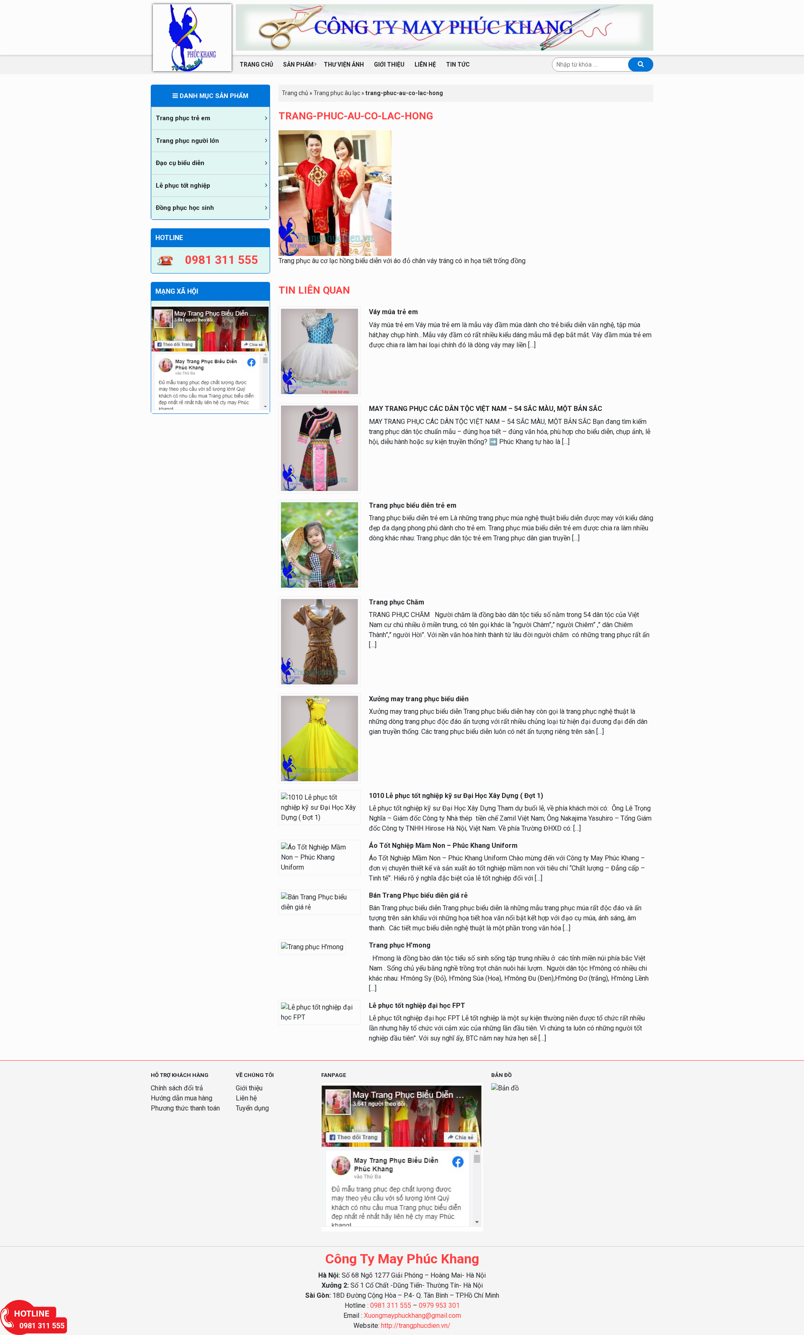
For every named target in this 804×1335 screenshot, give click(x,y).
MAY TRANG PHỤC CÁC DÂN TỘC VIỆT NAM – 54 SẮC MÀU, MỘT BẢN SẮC (485, 409)
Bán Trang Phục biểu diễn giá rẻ (418, 895)
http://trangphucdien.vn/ (416, 1326)
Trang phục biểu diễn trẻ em (412, 505)
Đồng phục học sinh (185, 208)
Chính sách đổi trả (177, 1088)
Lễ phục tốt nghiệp (183, 185)
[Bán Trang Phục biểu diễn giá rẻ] (319, 902)
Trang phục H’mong (399, 945)
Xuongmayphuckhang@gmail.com (412, 1316)
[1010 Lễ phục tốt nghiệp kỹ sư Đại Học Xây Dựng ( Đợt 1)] (319, 807)
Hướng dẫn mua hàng (181, 1098)
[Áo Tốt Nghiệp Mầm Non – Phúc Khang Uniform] (319, 857)
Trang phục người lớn (187, 141)
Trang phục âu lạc (337, 93)
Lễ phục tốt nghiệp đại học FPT (417, 1006)
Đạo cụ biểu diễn (180, 163)
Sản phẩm (298, 64)
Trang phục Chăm (396, 602)
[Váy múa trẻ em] (319, 351)
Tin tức (458, 64)
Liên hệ (425, 64)
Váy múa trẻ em (393, 312)
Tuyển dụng (252, 1108)
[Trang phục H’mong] (312, 947)
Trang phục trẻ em (183, 118)
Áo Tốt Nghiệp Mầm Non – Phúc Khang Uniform (443, 846)
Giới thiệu (389, 64)
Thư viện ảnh (344, 64)
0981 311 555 (390, 1305)
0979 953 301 (439, 1305)
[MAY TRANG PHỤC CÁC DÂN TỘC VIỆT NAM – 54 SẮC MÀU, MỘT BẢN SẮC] (319, 448)
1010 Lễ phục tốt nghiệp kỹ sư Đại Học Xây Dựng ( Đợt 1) (456, 796)
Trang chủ (256, 64)
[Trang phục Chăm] (319, 641)
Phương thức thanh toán (185, 1108)
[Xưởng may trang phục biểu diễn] (319, 738)
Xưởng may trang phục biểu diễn (419, 699)
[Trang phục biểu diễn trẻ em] (319, 544)
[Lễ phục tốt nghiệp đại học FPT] (319, 1012)
